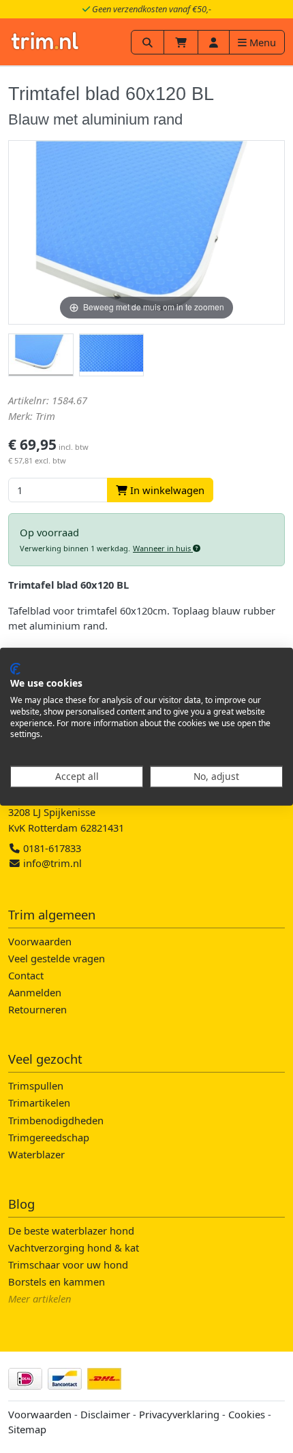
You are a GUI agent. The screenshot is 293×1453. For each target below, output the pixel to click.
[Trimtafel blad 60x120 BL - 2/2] (111, 355)
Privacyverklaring (179, 1414)
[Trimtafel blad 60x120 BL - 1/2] (41, 355)
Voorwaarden (40, 941)
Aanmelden (34, 992)
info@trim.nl (52, 863)
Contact (26, 975)
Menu (261, 42)
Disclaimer (105, 1414)
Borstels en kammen (56, 1281)
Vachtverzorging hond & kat (73, 1247)
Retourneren (37, 1009)
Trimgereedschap (48, 1137)
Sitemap (27, 1429)
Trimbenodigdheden (56, 1120)
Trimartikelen (39, 1102)
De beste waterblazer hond (71, 1230)
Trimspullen (35, 1085)
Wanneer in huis (163, 548)
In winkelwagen (165, 490)
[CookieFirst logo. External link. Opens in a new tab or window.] (15, 668)
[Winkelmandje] (181, 42)
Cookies (246, 1414)
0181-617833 (50, 848)
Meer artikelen (40, 1298)
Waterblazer (36, 1154)
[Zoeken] (147, 42)
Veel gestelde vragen (56, 958)
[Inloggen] (214, 42)
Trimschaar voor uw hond (68, 1264)
